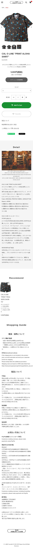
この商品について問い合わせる (10, 128)
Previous (2, 27)
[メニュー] (2, 2)
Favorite (18, 114)
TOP (3, 7)
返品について (5, 120)
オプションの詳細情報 (16, 79)
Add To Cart (18, 105)
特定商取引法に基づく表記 (9, 124)
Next (31, 27)
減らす (13, 97)
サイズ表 (4, 211)
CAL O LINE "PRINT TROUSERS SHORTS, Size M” (17, 172)
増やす (22, 97)
